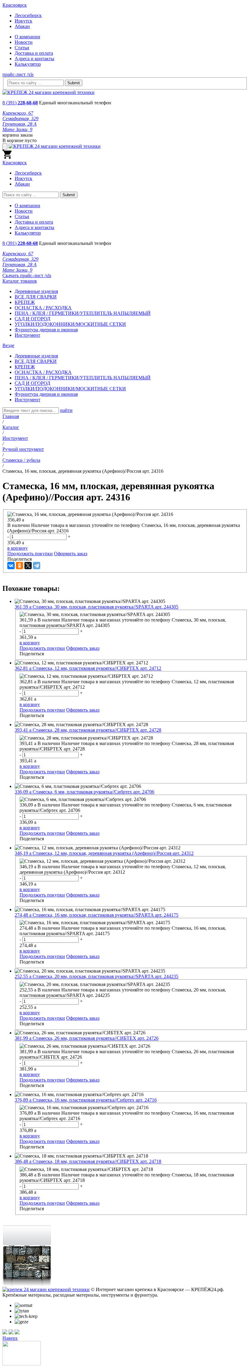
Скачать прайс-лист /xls (26, 275)
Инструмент (27, 335)
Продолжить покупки (30, 553)
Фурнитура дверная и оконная (46, 329)
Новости (24, 42)
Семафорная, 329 (20, 118)
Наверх (10, 1338)
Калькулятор (28, 64)
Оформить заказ (70, 553)
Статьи (22, 47)
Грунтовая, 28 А (19, 124)
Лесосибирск (28, 15)
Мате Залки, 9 (17, 129)
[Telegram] (36, 565)
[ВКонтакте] (11, 565)
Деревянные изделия (36, 291)
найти (66, 410)
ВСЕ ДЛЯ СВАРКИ (36, 296)
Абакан (22, 26)
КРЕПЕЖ (25, 302)
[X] (28, 565)
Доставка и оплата (34, 53)
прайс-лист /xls (18, 74)
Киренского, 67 (17, 113)
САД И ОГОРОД (32, 318)
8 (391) (20, 102)
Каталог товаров (19, 281)
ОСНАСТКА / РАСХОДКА (43, 307)
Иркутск (23, 20)
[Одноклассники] (19, 565)
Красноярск (14, 5)
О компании (27, 36)
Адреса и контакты (34, 58)
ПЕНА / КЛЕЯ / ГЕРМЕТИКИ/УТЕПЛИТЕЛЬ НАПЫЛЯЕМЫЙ (83, 313)
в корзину (17, 548)
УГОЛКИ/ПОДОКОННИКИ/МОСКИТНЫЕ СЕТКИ (70, 324)
